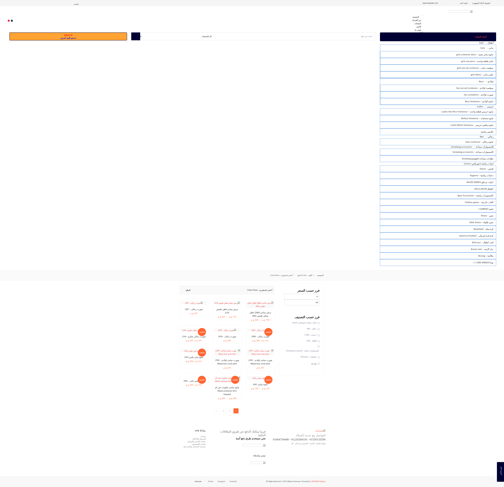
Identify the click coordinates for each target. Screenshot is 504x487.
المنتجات (417, 23)
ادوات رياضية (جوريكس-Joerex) (479, 163)
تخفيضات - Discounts (309, 357)
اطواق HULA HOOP (483, 189)
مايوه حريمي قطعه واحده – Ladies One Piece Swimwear (467, 111)
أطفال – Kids (486, 43)
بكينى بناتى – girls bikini (482, 74)
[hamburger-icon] (422, 15)
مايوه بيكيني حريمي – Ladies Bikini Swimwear (472, 125)
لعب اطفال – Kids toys (482, 242)
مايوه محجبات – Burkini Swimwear (477, 118)
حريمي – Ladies (485, 106)
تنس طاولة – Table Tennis (481, 222)
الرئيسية (416, 17)
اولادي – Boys (486, 81)
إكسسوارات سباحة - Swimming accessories (302, 351)
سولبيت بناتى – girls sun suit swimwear (475, 68)
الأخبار (418, 27)
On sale (314, 364)
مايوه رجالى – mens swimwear (479, 142)
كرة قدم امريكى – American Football (476, 236)
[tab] (183, 290)
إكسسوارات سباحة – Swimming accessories (472, 147)
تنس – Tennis (487, 215)
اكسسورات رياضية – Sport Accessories (475, 195)
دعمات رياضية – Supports (481, 175)
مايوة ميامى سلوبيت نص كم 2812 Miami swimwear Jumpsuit (227, 390)
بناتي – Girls (486, 48)
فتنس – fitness (486, 169)
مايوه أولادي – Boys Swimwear (479, 101)
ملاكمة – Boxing (485, 256)
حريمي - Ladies (311, 335)
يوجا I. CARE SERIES (483, 262)
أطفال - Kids (312, 341)
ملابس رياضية (487, 132)
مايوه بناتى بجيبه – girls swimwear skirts (474, 54)
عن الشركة (416, 20)
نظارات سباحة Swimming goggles (477, 158)
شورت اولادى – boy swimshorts (478, 94)
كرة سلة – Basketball (483, 229)
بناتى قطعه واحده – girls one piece (477, 61)
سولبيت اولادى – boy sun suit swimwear (474, 88)
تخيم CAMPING (486, 209)
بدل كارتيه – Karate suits (482, 249)
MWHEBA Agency (318, 481)
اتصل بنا (418, 30)
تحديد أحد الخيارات (262, 312)
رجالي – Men (487, 137)
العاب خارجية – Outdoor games (479, 202)
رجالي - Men (312, 329)
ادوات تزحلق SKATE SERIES (479, 182)
